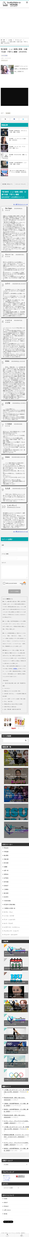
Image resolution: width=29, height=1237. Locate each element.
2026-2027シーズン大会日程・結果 (14, 968)
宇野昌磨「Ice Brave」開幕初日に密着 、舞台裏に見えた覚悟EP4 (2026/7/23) (16, 794)
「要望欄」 (15, 668)
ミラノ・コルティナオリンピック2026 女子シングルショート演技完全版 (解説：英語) (16, 1050)
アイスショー (4, 60)
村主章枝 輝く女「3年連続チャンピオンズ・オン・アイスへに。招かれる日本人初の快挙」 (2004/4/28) (8, 184)
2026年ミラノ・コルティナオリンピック (15, 1079)
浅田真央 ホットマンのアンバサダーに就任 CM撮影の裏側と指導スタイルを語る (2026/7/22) (16, 776)
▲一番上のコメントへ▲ (20, 531)
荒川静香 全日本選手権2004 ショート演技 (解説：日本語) (18, 163)
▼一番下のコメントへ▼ (20, 204)
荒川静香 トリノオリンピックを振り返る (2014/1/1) (17, 139)
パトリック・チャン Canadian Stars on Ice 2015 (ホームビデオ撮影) (21, 184)
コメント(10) (4, 55)
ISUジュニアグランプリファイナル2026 (16, 812)
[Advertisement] (14, 23)
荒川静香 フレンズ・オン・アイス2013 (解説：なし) (17, 147)
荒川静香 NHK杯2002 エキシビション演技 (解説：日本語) (18, 131)
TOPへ (21, 1235)
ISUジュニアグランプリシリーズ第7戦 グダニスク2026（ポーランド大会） (16, 830)
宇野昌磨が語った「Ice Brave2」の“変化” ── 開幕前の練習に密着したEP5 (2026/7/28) (16, 758)
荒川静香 (8, 113)
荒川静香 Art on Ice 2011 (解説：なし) (18, 155)
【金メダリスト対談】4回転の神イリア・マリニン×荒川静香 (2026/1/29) (17, 171)
